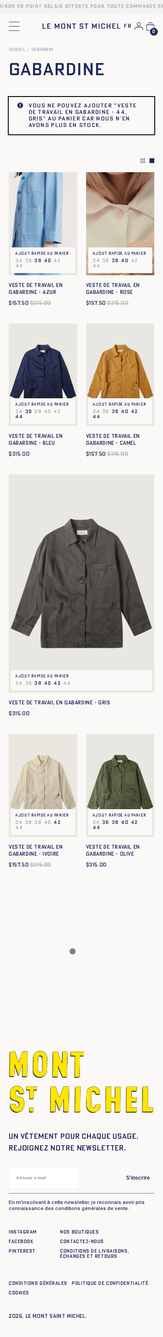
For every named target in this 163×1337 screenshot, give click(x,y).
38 (38, 260)
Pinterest (22, 1251)
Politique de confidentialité (110, 1283)
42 (134, 411)
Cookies (19, 1292)
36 (29, 411)
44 (19, 416)
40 (48, 260)
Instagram (23, 1232)
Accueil (17, 50)
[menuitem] (128, 26)
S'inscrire (138, 1178)
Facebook (21, 1241)
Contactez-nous (82, 1241)
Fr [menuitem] (128, 26)
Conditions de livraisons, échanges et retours (94, 1254)
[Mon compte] (138, 26)
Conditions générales (38, 1283)
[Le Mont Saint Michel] (81, 26)
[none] (128, 26)
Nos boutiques (79, 1232)
